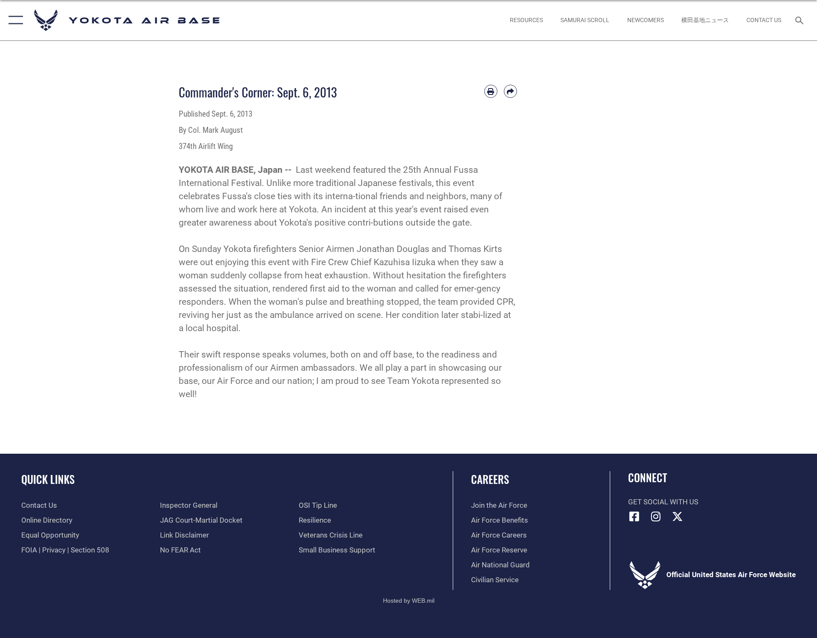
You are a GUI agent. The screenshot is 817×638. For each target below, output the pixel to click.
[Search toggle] (800, 20)
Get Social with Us (663, 502)
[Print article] (490, 91)
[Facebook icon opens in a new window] (634, 516)
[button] (14, 20)
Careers (490, 479)
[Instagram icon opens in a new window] (655, 516)
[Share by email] (510, 91)
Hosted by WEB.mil (408, 600)
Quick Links (47, 479)
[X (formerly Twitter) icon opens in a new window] (677, 516)
